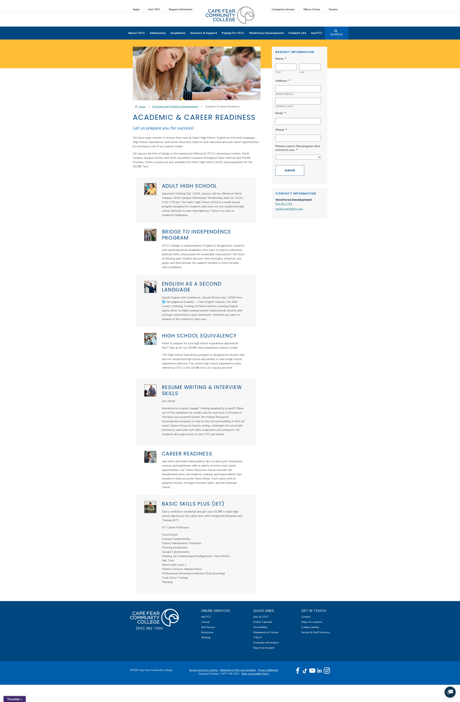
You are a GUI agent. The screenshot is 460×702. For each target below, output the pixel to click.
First (278, 72)
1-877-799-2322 (230, 673)
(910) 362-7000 (149, 628)
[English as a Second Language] (150, 287)
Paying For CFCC (233, 33)
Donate (333, 9)
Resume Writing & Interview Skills (202, 390)
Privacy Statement (268, 670)
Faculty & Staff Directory (315, 632)
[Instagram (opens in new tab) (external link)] (327, 670)
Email (280, 113)
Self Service (208, 627)
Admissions (158, 33)
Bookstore (207, 632)
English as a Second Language (192, 286)
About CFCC (136, 33)
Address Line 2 (284, 106)
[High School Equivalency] (150, 339)
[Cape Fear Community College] (230, 15)
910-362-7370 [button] (283, 204)
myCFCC (316, 33)
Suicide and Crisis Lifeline (203, 670)
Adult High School (189, 185)
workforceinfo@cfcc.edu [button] (289, 209)
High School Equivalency (199, 335)
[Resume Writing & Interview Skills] (150, 390)
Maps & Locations (311, 622)
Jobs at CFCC (261, 616)
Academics (178, 33)
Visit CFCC (154, 9)
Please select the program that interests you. (297, 148)
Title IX (257, 637)
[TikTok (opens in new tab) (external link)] (305, 670)
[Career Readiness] (150, 457)
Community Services (283, 9)
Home (142, 106)
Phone (281, 130)
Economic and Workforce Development (175, 106)
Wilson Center (311, 9)
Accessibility (260, 627)
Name (280, 59)
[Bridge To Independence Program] (150, 235)
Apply (136, 9)
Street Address (284, 94)
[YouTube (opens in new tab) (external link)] (312, 670)
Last (302, 72)
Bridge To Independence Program (196, 234)
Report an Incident (263, 648)
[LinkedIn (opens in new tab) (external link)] (319, 670)
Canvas (205, 622)
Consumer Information (266, 642)
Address (282, 81)
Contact (305, 616)
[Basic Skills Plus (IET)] (150, 507)
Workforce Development (266, 33)
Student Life (297, 33)
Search (336, 34)
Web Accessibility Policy (255, 673)
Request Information (180, 9)
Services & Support (203, 33)
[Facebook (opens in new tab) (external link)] (298, 670)
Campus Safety (310, 627)
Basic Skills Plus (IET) (193, 503)
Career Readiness (187, 453)
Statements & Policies (266, 632)
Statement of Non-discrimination (238, 670)
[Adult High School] (150, 189)
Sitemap (206, 637)
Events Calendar (262, 622)
